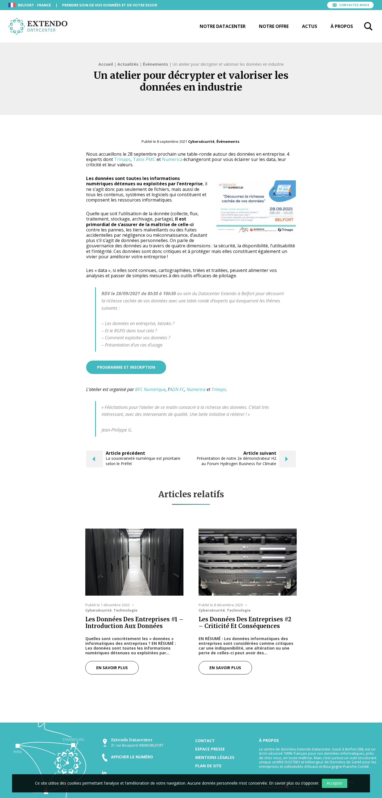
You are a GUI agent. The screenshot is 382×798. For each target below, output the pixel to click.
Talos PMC (144, 159)
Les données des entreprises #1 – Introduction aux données (134, 622)
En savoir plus (112, 667)
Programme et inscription (126, 367)
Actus (309, 26)
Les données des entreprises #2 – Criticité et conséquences (245, 622)
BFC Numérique (150, 389)
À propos (342, 26)
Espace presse (210, 749)
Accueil (105, 64)
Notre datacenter (223, 26)
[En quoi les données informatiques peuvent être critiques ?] (248, 562)
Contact (205, 740)
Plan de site (208, 765)
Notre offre (274, 26)
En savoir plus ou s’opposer (294, 783)
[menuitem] (222, 26)
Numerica (172, 159)
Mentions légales (214, 757)
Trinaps (122, 159)
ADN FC (177, 389)
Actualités (127, 64)
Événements (155, 64)
